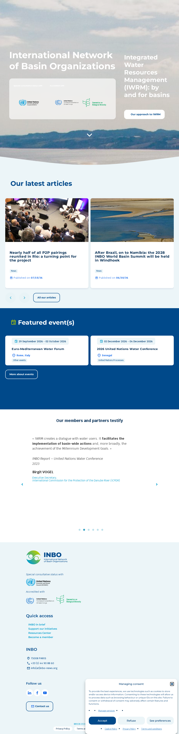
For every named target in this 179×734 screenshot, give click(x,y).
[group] (46, 243)
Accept (102, 720)
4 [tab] (94, 530)
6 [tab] (103, 530)
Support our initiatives (42, 628)
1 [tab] (80, 530)
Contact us (42, 706)
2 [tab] (85, 530)
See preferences (160, 720)
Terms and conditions (151, 729)
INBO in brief (36, 624)
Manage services (106, 710)
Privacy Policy (129, 729)
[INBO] (48, 563)
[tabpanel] (89, 467)
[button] (172, 684)
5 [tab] (98, 530)
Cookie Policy (111, 729)
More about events (21, 374)
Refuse (131, 720)
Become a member (40, 637)
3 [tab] (89, 530)
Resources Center (39, 633)
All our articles (46, 297)
